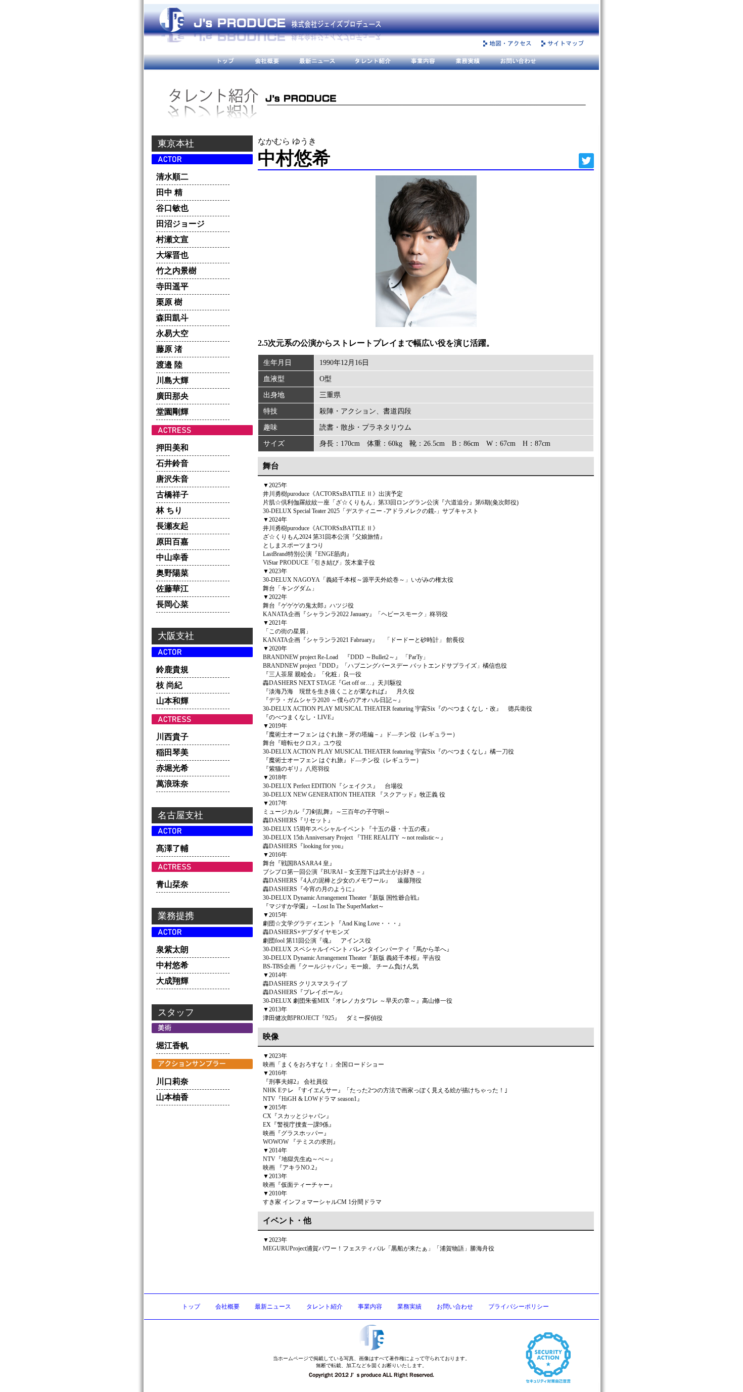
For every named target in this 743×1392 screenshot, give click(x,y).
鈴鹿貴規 (172, 669)
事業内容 (370, 1306)
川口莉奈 (172, 1081)
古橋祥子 (172, 494)
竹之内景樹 (176, 270)
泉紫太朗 (172, 949)
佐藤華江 (172, 588)
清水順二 (172, 176)
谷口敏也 (172, 208)
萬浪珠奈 (172, 783)
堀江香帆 (172, 1045)
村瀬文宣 (172, 239)
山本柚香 (172, 1097)
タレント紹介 (324, 1306)
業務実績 (409, 1306)
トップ (191, 1306)
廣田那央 (172, 396)
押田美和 (172, 447)
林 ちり (169, 510)
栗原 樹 (169, 302)
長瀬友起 (172, 526)
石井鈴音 (172, 463)
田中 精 (169, 192)
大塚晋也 (172, 255)
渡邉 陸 (169, 364)
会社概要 (227, 1306)
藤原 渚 (169, 349)
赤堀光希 (172, 768)
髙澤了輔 (172, 848)
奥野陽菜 (172, 573)
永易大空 (172, 333)
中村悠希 (172, 965)
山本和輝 (172, 701)
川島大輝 (172, 380)
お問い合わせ (455, 1306)
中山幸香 (172, 557)
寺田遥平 (172, 286)
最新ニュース (273, 1306)
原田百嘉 (172, 541)
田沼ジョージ (180, 223)
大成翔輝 (172, 981)
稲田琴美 (172, 752)
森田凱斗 (172, 317)
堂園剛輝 (172, 411)
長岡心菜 (172, 604)
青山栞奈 (172, 884)
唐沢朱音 (172, 479)
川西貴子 (172, 736)
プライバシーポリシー (518, 1306)
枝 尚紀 (169, 685)
